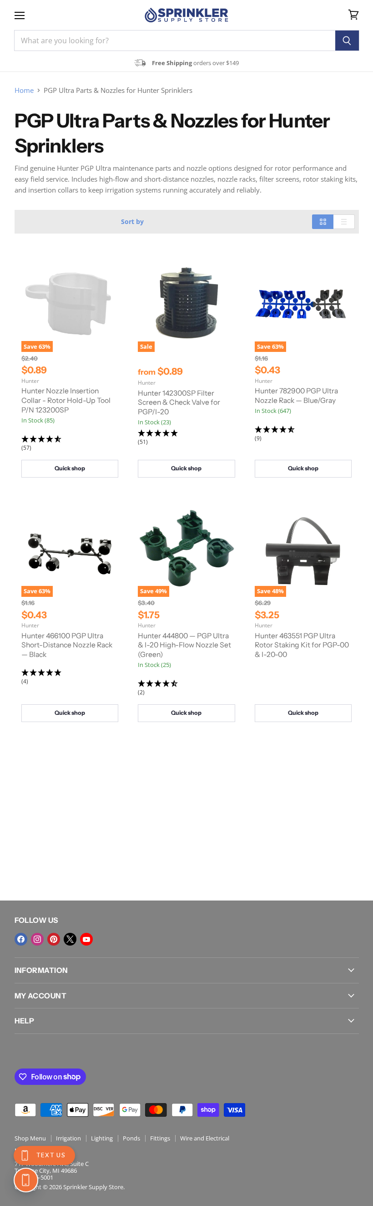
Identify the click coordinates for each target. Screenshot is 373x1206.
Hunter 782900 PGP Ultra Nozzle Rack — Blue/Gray (296, 396)
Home (24, 90)
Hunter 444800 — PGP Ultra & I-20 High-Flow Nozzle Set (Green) (184, 645)
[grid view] (322, 221)
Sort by (132, 221)
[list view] (344, 221)
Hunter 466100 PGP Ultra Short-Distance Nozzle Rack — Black (66, 645)
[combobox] (174, 40)
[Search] (347, 40)
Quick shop (70, 468)
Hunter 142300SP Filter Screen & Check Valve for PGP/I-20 (179, 402)
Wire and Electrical (204, 1138)
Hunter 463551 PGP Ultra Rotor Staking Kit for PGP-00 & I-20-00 (302, 645)
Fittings (160, 1138)
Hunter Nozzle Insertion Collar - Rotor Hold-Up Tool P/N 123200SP (66, 400)
